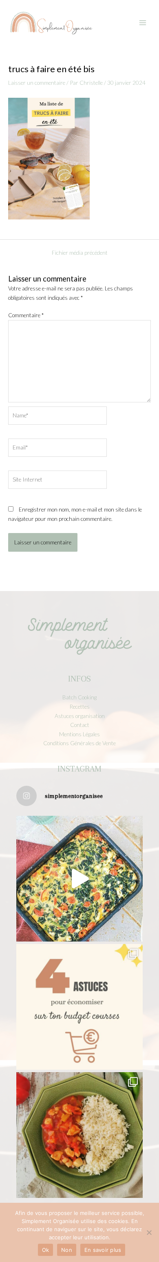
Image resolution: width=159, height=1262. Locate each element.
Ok (45, 1250)
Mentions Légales (79, 734)
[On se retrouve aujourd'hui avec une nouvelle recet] (79, 1135)
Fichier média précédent (80, 253)
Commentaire (26, 315)
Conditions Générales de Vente (79, 743)
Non (66, 1250)
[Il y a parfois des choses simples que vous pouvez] (79, 1007)
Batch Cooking (79, 697)
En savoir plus (102, 1250)
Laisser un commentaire (36, 82)
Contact (79, 724)
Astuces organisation (80, 715)
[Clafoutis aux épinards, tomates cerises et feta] (79, 879)
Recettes (79, 706)
